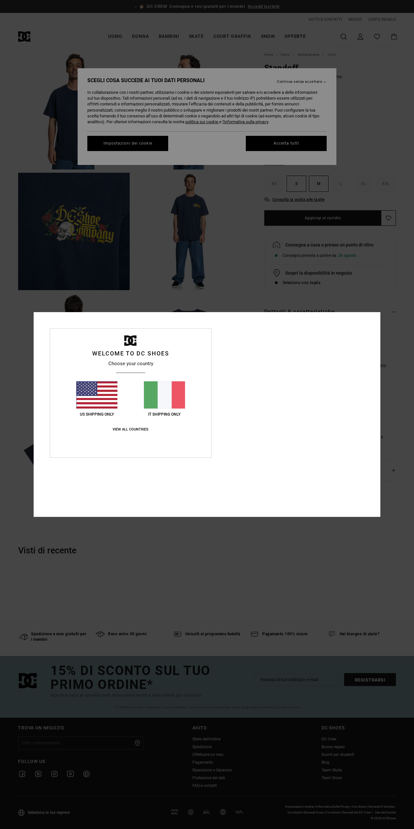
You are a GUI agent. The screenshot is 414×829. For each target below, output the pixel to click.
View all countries (130, 429)
